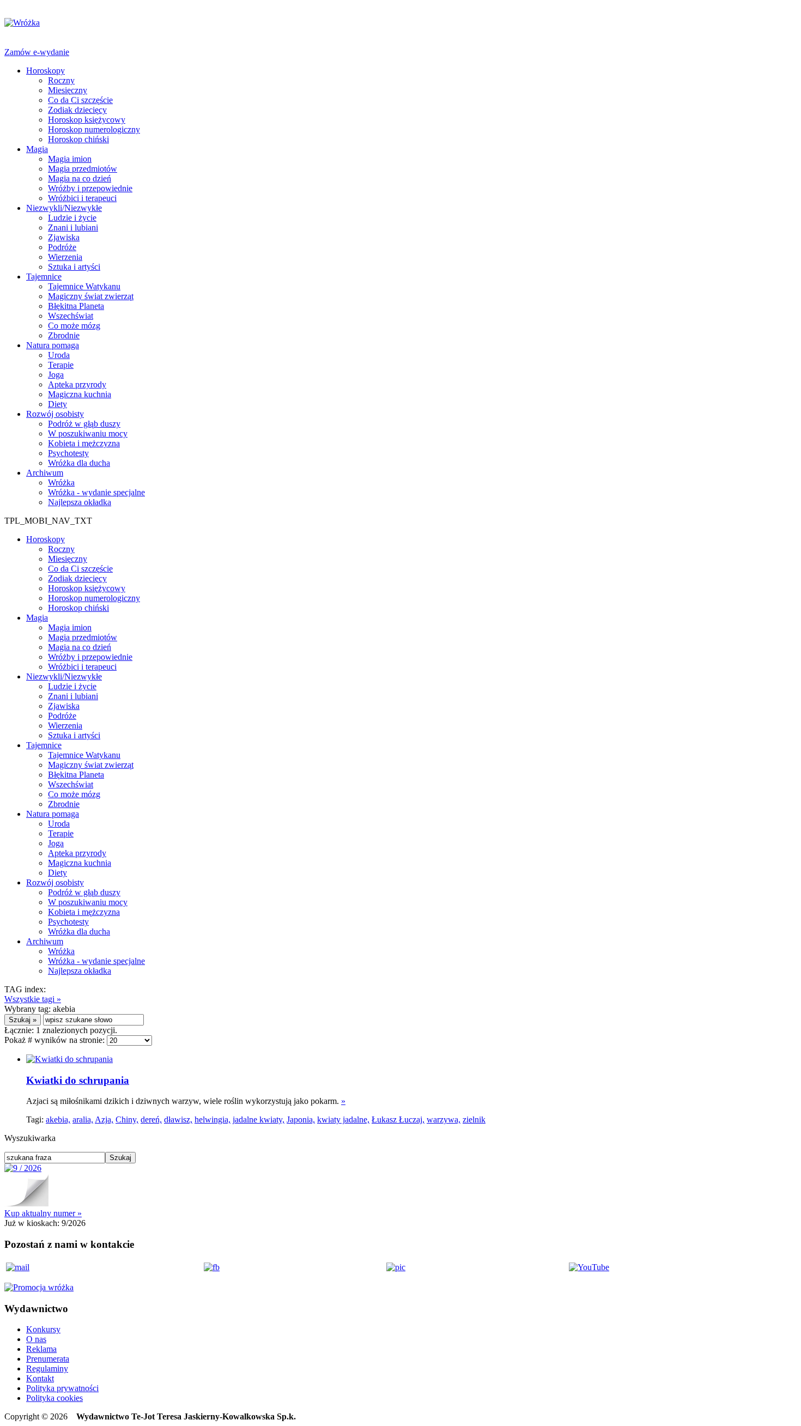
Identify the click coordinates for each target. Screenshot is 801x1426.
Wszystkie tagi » (32, 999)
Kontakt (40, 1378)
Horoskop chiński (78, 139)
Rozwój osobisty (55, 413)
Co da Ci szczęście (80, 100)
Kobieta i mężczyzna (84, 443)
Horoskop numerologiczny (94, 129)
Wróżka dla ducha (79, 463)
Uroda (59, 355)
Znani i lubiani (73, 227)
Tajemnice (44, 276)
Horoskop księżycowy (86, 119)
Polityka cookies (54, 1398)
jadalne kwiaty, (258, 1119)
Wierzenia (65, 257)
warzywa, (443, 1119)
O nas (36, 1339)
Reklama (41, 1349)
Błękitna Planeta (76, 306)
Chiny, (127, 1119)
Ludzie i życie (72, 217)
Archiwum (44, 472)
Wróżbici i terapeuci (82, 198)
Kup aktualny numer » (43, 1213)
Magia (37, 149)
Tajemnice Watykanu (84, 286)
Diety (57, 404)
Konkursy (43, 1329)
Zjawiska (64, 237)
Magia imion (70, 158)
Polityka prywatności (62, 1388)
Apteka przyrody (77, 384)
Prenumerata (47, 1358)
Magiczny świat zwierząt (91, 296)
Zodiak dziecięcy (77, 109)
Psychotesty (68, 453)
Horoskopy (45, 70)
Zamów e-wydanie (36, 52)
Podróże (62, 247)
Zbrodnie (64, 335)
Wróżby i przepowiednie (90, 188)
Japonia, (301, 1119)
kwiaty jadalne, (343, 1119)
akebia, (58, 1119)
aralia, (82, 1119)
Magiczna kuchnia (79, 394)
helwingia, (212, 1119)
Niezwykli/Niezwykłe (64, 208)
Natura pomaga (52, 345)
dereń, (151, 1119)
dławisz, (178, 1119)
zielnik (474, 1119)
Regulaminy (47, 1368)
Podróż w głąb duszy (84, 423)
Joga (56, 374)
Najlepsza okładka (79, 502)
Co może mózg (74, 325)
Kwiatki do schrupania (77, 1080)
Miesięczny (67, 90)
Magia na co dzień (79, 178)
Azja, (104, 1119)
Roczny (61, 80)
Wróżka (61, 482)
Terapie (61, 364)
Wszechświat (70, 315)
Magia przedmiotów (82, 168)
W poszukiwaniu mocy (88, 433)
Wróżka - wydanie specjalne (96, 492)
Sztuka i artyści (74, 266)
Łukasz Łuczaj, (398, 1119)
